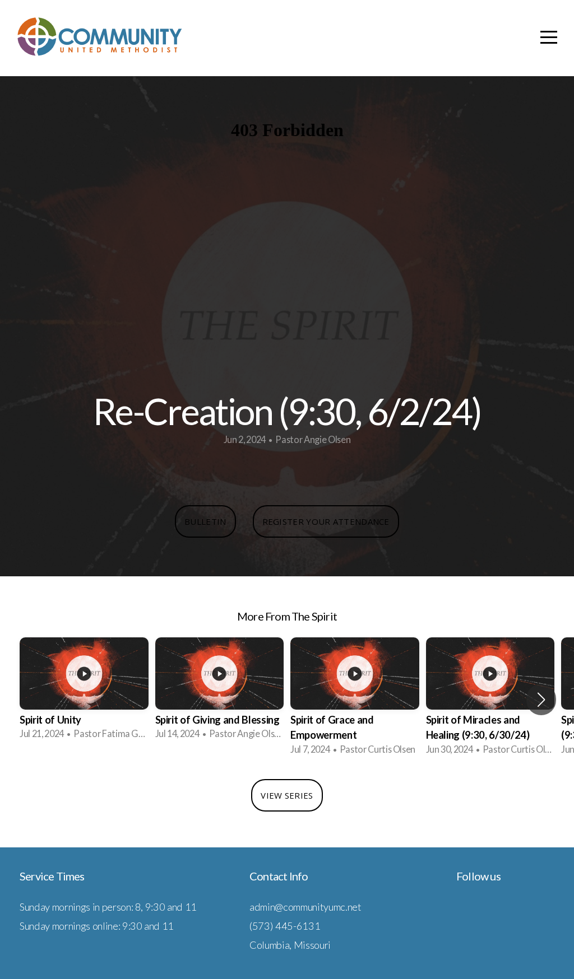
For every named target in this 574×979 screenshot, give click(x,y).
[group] (84, 692)
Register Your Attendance (326, 521)
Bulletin (205, 521)
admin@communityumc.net (305, 907)
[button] (541, 699)
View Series (287, 795)
